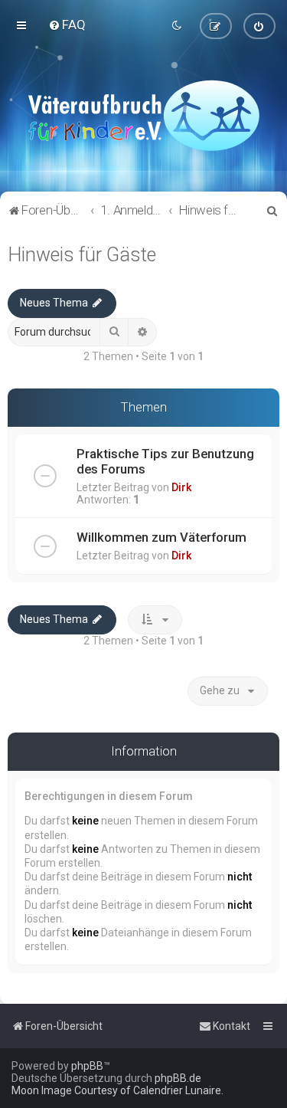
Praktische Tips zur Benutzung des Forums (165, 461)
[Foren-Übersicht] (143, 115)
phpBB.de (178, 1078)
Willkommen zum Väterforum (161, 537)
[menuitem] (67, 24)
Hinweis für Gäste (82, 255)
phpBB (87, 1066)
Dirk (181, 487)
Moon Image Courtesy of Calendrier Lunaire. (117, 1090)
